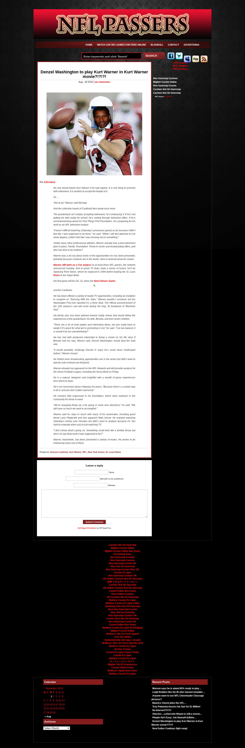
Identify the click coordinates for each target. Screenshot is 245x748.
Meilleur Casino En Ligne (122, 600)
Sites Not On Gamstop (122, 566)
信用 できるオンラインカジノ (122, 581)
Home (89, 44)
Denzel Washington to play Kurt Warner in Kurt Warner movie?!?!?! (94, 74)
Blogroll (157, 44)
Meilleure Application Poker (122, 670)
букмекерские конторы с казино (123, 640)
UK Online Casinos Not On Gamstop (122, 578)
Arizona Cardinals (59, 452)
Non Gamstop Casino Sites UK (122, 569)
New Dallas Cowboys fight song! (169, 728)
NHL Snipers (181, 62)
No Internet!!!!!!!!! (161, 710)
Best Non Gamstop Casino (122, 609)
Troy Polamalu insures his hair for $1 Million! (176, 706)
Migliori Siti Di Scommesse (122, 664)
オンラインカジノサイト (122, 661)
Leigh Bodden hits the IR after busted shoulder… (178, 692)
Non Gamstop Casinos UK (122, 575)
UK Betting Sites (122, 554)
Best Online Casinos (122, 594)
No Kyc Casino (122, 649)
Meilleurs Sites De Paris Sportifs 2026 (122, 643)
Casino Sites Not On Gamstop (122, 618)
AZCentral (49, 182)
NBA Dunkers (180, 69)
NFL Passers (159, 96)
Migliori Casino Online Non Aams (122, 551)
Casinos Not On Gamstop (167, 89)
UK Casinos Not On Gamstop (122, 597)
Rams (56, 275)
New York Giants (96, 452)
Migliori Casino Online (165, 82)
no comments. (102, 82)
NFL (84, 452)
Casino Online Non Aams (122, 591)
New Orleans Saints (104, 281)
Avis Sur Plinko (122, 637)
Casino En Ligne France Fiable (122, 652)
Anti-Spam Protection (87, 528)
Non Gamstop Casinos (165, 78)
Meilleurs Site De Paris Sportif (122, 633)
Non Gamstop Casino (164, 85)
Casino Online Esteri (122, 667)
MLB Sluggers (180, 66)
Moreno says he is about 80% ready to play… (176, 688)
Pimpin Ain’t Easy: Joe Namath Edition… (174, 717)
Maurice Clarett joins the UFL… (169, 703)
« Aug (48, 716)
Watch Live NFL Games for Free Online (121, 44)
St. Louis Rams (113, 452)
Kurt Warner (75, 452)
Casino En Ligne (122, 572)
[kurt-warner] (94, 134)
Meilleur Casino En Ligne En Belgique (122, 627)
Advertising (191, 44)
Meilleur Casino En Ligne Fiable (123, 603)
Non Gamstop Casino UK (122, 563)
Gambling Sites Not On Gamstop (122, 606)
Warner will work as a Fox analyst (72, 265)
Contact (173, 44)
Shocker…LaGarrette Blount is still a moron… (177, 714)
